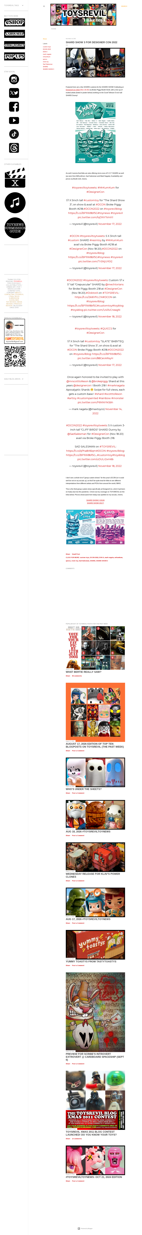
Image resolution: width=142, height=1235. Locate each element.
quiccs (45, 59)
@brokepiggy (99, 381)
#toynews (104, 213)
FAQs (12, 296)
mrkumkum (46, 56)
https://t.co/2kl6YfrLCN (88, 297)
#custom (73, 240)
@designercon (82, 385)
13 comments (77, 1139)
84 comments (77, 676)
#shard (99, 393)
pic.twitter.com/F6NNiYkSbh (95, 402)
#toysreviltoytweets (84, 187)
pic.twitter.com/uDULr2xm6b (95, 459)
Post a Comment (78, 751)
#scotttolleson (113, 393)
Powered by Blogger (87, 1228)
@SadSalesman (77, 433)
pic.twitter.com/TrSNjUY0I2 (95, 261)
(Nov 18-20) (77, 90)
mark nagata (47, 54)
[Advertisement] (85, 1202)
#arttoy (72, 398)
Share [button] (45, 39)
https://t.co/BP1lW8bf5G (83, 213)
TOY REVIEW (11, 302)
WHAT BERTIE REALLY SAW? (83, 671)
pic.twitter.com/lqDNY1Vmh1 (95, 217)
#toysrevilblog (113, 208)
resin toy (46, 61)
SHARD (45, 66)
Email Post (76, 554)
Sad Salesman (47, 64)
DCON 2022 (47, 49)
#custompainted (87, 398)
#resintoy (96, 240)
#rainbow (105, 398)
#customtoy (91, 200)
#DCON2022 (91, 208)
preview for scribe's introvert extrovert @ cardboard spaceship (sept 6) (95, 1057)
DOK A (45, 52)
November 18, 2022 (110, 316)
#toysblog (77, 309)
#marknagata (116, 385)
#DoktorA (92, 292)
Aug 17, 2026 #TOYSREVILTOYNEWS (88, 919)
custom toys (47, 47)
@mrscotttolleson (78, 381)
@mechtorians (114, 284)
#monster (117, 398)
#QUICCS (106, 328)
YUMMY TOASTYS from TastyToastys (91, 961)
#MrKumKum (106, 187)
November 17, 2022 (110, 223)
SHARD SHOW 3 (48, 69)
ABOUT (17, 293)
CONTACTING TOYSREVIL (14, 294)
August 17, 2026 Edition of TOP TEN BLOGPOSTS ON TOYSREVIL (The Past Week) (95, 745)
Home (53, 29)
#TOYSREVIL (110, 292)
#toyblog (117, 305)
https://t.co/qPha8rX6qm (81, 450)
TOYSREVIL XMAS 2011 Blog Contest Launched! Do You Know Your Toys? (91, 1133)
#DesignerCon (95, 191)
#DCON (101, 204)
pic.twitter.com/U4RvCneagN (102, 309)
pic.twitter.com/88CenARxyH (95, 358)
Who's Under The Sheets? (84, 789)
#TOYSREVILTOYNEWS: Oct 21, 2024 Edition (94, 1177)
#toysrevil (117, 213)
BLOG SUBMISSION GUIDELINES (14, 298)
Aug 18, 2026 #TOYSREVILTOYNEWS (88, 831)
